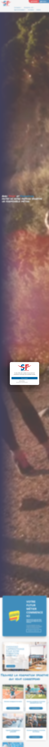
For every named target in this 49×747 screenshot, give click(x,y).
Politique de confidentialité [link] (22, 382)
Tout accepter (24, 378)
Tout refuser (22, 380)
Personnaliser (22, 381)
